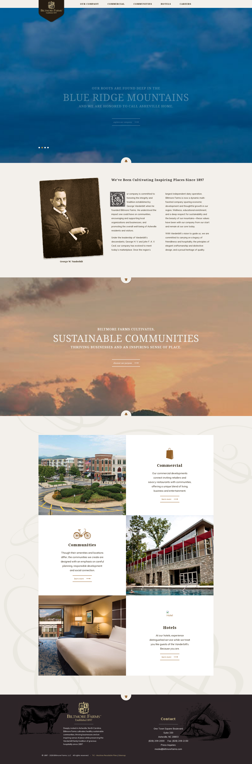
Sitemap (122, 755)
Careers (185, 3)
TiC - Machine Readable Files (104, 755)
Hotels (166, 3)
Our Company (89, 3)
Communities (142, 3)
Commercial (116, 3)
